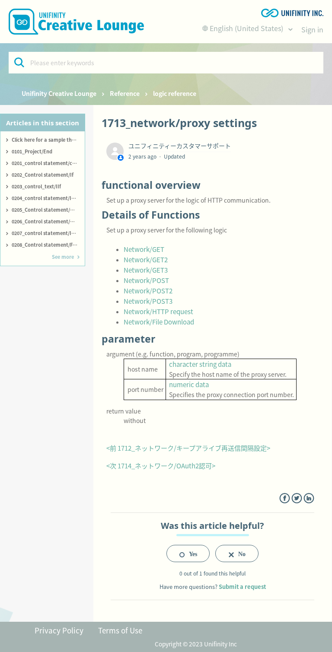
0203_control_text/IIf (36, 186)
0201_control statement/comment (48, 162)
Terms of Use (120, 630)
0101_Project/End (32, 151)
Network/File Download (159, 321)
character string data (200, 364)
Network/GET (144, 249)
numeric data (189, 384)
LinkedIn (308, 498)
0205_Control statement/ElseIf (47, 209)
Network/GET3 (146, 269)
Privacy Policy (59, 630)
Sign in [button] (312, 29)
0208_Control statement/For (45, 244)
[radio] (188, 553)
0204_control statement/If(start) (48, 197)
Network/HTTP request (158, 311)
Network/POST (146, 280)
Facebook (284, 498)
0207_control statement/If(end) (48, 232)
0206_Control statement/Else (45, 221)
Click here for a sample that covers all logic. (48, 139)
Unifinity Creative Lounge (59, 93)
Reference (125, 93)
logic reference (174, 93)
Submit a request (242, 586)
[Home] (76, 22)
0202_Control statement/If (42, 174)
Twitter (296, 498)
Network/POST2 (148, 290)
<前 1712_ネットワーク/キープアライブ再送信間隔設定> (188, 447)
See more (63, 256)
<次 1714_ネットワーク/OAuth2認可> (160, 465)
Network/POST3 (148, 300)
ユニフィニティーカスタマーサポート (179, 145)
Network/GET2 (146, 259)
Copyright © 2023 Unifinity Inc (196, 643)
